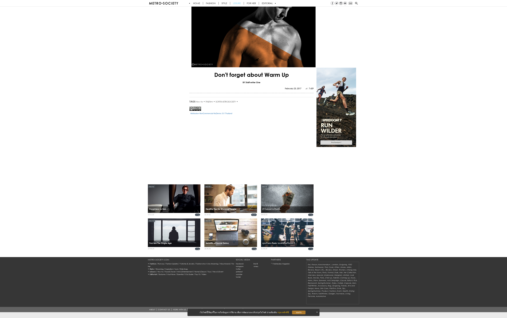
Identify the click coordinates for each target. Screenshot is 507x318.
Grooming (159, 269)
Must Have (171, 274)
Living (197, 215)
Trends (343, 286)
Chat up (328, 278)
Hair (341, 272)
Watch (314, 294)
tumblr (238, 277)
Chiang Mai (351, 270)
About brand (225, 264)
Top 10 (197, 274)
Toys (209, 272)
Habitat (336, 278)
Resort (317, 270)
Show (315, 280)
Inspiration (169, 269)
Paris (322, 278)
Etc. (323, 270)
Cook (331, 267)
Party (324, 272)
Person (314, 265)
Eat (309, 265)
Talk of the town (314, 272)
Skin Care (324, 288)
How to (199, 101)
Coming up (344, 278)
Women (342, 270)
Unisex (343, 267)
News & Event (218, 272)
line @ (255, 264)
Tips (343, 288)
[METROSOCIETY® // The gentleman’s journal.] (164, 3)
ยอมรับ (299, 312)
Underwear (328, 275)
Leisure (237, 3)
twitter (238, 269)
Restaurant (312, 283)
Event (339, 291)
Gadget (331, 294)
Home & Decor (200, 272)
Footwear (340, 294)
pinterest (239, 272)
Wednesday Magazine (281, 264)
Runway (161, 264)
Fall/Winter (312, 286)
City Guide (189, 274)
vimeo (255, 266)
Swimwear (319, 267)
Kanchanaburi (324, 265)
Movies (316, 278)
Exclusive (162, 274)
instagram (239, 266)
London (335, 265)
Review (311, 270)
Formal (330, 272)
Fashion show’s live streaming (207, 264)
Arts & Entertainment (185, 272)
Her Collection (350, 272)
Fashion (211, 3)
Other (336, 267)
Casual (343, 280)
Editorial (267, 3)
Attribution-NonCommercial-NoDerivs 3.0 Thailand (211, 113)
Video (204, 274)
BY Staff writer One (251, 82)
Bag (329, 286)
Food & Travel (170, 272)
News (316, 288)
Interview (312, 275)
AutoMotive (321, 296)
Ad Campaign (333, 280)
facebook (240, 264)
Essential (180, 274)
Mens (310, 280)
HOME (196, 3)
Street (335, 270)
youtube (239, 274)
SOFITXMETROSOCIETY (226, 101)
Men (354, 283)
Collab (340, 283)
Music (353, 278)
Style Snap (184, 269)
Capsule (347, 283)
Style (224, 3)
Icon (176, 269)
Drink (339, 288)
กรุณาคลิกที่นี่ (283, 312)
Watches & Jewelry (187, 264)
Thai (326, 267)
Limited (346, 275)
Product (324, 291)
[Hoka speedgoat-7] (336, 107)
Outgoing (343, 265)
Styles (334, 283)
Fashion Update (172, 264)
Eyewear (322, 280)
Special (320, 275)
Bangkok (338, 275)
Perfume (311, 296)
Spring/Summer (324, 283)
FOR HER (251, 3)
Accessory (322, 286)
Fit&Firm (209, 101)
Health (254, 215)
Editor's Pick (352, 280)
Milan (349, 267)
